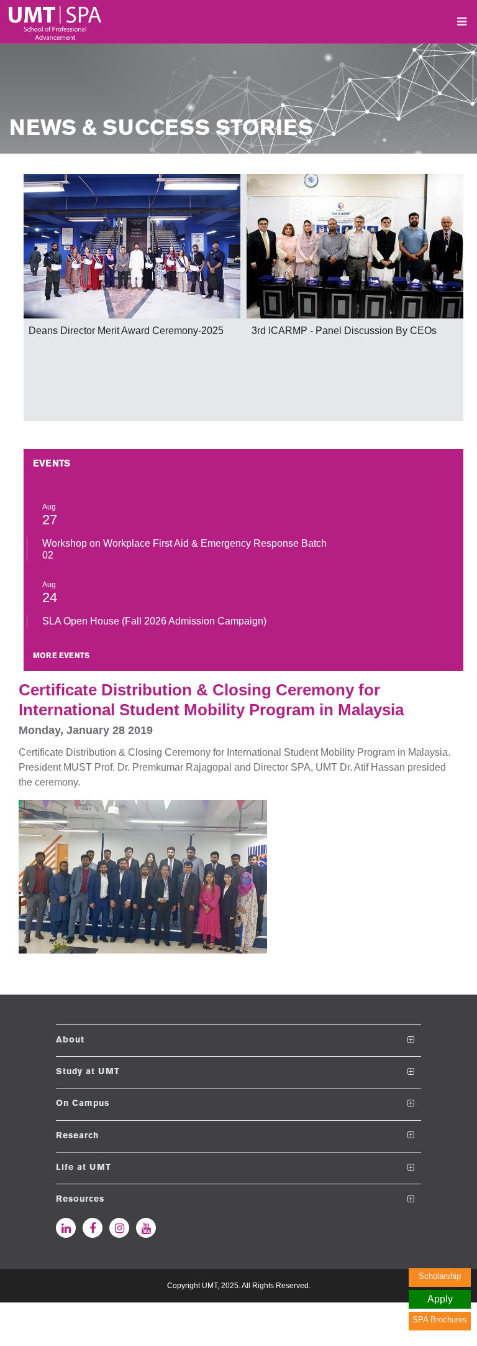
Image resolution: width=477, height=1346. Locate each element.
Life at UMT (83, 1168)
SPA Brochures (439, 1319)
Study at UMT (88, 1072)
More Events (61, 656)
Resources (80, 1199)
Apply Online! (440, 1301)
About (70, 1040)
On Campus (82, 1104)
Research (77, 1135)
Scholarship (440, 1276)
